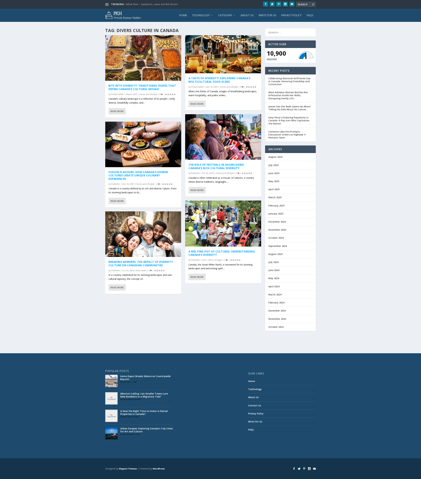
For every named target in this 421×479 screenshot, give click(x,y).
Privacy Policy (291, 15)
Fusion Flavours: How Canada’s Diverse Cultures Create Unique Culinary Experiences (138, 175)
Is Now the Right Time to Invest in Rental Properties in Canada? (144, 412)
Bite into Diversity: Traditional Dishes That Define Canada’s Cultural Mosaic (142, 87)
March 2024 (275, 294)
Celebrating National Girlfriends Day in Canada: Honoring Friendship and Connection (289, 81)
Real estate (141, 270)
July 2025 (273, 165)
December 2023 (277, 310)
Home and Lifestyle (148, 94)
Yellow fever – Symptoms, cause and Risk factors (151, 4)
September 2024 (277, 246)
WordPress (159, 468)
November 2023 (277, 318)
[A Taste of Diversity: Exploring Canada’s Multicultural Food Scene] (223, 54)
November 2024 (277, 229)
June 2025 (273, 173)
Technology (201, 15)
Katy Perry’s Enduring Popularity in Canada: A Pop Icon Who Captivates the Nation (288, 120)
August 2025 (275, 156)
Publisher (115, 184)
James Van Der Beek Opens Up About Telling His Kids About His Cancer (289, 108)
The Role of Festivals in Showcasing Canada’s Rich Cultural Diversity (216, 166)
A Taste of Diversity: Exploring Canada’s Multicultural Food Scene (219, 80)
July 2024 (273, 262)
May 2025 (273, 181)
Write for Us (267, 15)
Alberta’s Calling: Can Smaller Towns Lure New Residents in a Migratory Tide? (144, 395)
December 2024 (277, 221)
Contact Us (254, 405)
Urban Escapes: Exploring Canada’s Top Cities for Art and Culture (146, 430)
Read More (117, 111)
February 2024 (276, 302)
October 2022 (276, 326)
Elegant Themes (128, 468)
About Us (247, 15)
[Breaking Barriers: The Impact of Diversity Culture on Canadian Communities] (143, 234)
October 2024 (276, 237)
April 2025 (274, 189)
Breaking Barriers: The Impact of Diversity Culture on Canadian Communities (141, 263)
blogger (218, 260)
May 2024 (273, 278)
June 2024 (273, 270)
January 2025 (275, 213)
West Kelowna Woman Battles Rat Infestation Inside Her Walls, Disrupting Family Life (288, 95)
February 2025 (276, 205)
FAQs (310, 15)
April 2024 (274, 286)
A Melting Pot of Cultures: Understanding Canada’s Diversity (221, 253)
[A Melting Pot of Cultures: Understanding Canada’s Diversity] (223, 223)
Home (183, 15)
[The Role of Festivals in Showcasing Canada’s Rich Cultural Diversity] (223, 137)
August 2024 (275, 254)
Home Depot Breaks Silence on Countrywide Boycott (145, 378)
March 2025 (275, 197)
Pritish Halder (117, 94)
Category (225, 15)
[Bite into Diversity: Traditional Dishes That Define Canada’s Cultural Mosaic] (143, 58)
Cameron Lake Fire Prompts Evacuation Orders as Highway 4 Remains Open (286, 134)
